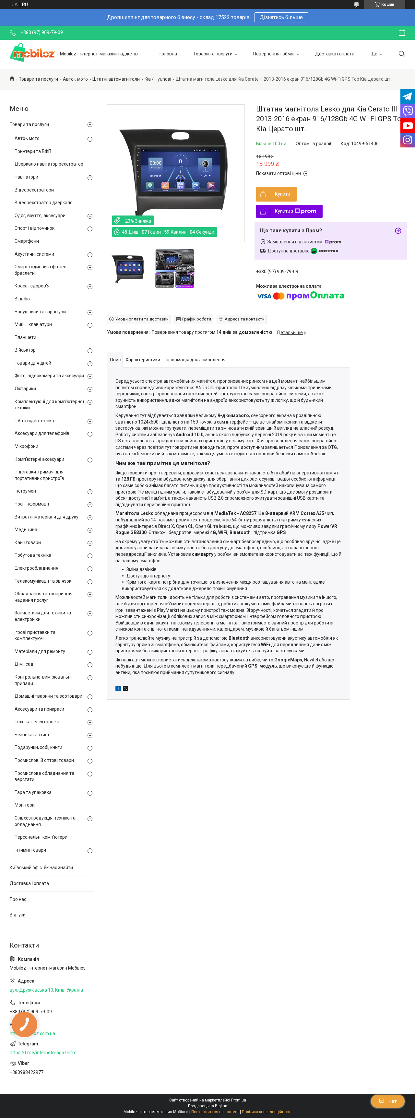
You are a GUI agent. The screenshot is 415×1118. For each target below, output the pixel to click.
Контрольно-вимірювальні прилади (43, 680)
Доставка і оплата (334, 53)
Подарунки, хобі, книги (38, 747)
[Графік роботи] (402, 33)
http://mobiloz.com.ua (32, 1033)
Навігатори (26, 177)
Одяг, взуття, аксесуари (40, 215)
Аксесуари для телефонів (42, 433)
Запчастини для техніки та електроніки (43, 616)
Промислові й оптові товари (44, 760)
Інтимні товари (30, 850)
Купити (282, 194)
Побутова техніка (33, 555)
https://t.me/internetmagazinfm (43, 1052)
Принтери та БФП (33, 151)
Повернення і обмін (273, 53)
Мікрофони (26, 446)
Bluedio (22, 298)
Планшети (25, 337)
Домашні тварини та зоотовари (48, 696)
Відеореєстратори (34, 189)
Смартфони (27, 241)
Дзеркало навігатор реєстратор (49, 164)
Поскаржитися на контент (215, 1112)
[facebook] (118, 689)
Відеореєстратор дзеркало (44, 202)
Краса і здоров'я (32, 285)
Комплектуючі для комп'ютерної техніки (49, 405)
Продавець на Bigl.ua (207, 1106)
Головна (168, 53)
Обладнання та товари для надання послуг (44, 597)
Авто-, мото (75, 79)
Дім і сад (24, 664)
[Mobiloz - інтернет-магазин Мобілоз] (32, 54)
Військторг (26, 350)
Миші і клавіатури (33, 324)
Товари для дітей (33, 363)
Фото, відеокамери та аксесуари (49, 375)
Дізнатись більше (281, 17)
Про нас (18, 899)
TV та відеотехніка (34, 420)
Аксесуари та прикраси (39, 709)
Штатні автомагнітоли (116, 79)
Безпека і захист (32, 734)
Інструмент (26, 491)
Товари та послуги (212, 53)
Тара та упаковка (33, 792)
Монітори (25, 805)
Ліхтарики (25, 388)
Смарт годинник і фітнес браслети (40, 270)
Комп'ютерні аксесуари (39, 459)
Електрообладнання (36, 568)
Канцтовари (28, 542)
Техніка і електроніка (37, 721)
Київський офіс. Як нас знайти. (42, 867)
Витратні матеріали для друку (46, 516)
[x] (125, 689)
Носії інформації (32, 504)
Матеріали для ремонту (40, 651)
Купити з (284, 211)
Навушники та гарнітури (40, 311)
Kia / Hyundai (158, 79)
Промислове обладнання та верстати (44, 776)
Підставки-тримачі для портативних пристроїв (39, 475)
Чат (392, 1101)
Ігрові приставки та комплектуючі (35, 635)
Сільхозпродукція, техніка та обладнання (45, 821)
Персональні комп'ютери (41, 837)
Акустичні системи (34, 254)
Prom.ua (238, 1100)
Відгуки (18, 914)
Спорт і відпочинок (34, 228)
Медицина (26, 529)
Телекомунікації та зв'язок (43, 581)
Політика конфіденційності (266, 1112)
